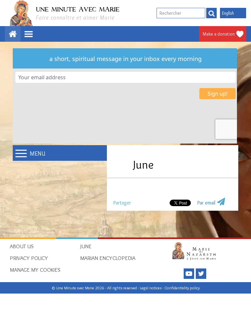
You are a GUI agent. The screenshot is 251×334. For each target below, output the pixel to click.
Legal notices (151, 287)
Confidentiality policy (182, 287)
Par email (206, 203)
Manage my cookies (35, 269)
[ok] (211, 13)
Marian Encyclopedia (107, 258)
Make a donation (219, 34)
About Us (22, 246)
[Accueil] (196, 250)
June (86, 246)
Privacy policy (29, 258)
